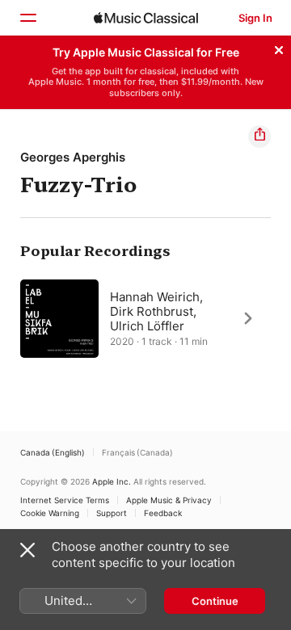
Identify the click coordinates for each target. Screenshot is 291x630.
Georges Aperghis (72, 157)
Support (111, 513)
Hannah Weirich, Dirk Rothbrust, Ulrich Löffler (156, 310)
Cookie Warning (49, 513)
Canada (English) (52, 452)
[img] (146, 17)
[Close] (279, 48)
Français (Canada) (137, 452)
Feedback (163, 513)
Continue (215, 600)
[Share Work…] (259, 136)
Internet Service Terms (64, 500)
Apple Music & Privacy (169, 500)
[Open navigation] (27, 18)
